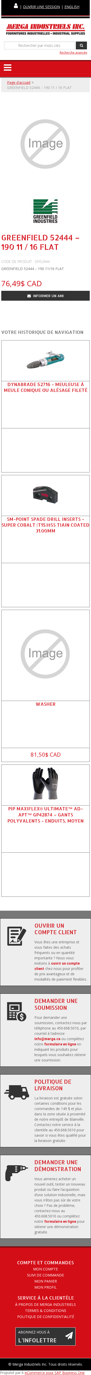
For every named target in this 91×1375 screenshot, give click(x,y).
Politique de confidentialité (45, 1316)
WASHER (46, 704)
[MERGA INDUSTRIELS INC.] (45, 29)
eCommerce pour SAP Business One (55, 1372)
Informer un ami (48, 296)
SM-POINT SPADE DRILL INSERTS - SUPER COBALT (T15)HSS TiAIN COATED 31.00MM (45, 524)
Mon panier (45, 1281)
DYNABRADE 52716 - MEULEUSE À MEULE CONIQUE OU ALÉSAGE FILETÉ (45, 387)
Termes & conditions (45, 1310)
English (71, 6)
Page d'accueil (18, 82)
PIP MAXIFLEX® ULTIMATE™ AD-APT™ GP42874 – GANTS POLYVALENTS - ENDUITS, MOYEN (45, 815)
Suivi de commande (45, 1275)
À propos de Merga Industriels (45, 1304)
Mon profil (45, 1287)
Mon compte (45, 1269)
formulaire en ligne (60, 1044)
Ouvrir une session (41, 6)
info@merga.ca (47, 1039)
